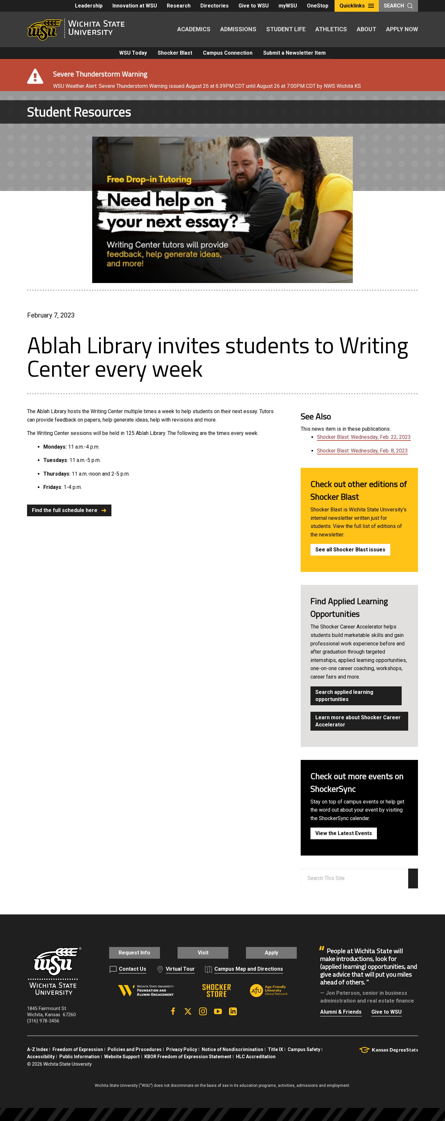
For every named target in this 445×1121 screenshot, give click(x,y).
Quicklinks (352, 6)
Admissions (238, 29)
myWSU (288, 6)
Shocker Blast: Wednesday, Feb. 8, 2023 (362, 451)
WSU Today (133, 53)
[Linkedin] (233, 1011)
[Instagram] (203, 1011)
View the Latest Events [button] (343, 833)
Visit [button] (203, 953)
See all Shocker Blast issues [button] (350, 550)
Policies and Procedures (135, 1049)
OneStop (317, 6)
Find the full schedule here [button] (64, 510)
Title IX (275, 1049)
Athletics (331, 29)
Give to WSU (253, 6)
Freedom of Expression (77, 1049)
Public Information (79, 1056)
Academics (193, 29)
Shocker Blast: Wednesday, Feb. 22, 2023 (364, 437)
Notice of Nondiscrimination (232, 1049)
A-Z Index (37, 1049)
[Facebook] (173, 1011)
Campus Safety (304, 1049)
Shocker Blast (175, 53)
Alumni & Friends (341, 1012)
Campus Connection (227, 53)
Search (394, 6)
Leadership (89, 6)
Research (179, 6)
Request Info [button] (134, 953)
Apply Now (402, 29)
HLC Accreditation (256, 1056)
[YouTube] (218, 1011)
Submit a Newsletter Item (294, 53)
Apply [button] (271, 953)
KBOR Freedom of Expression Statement (187, 1056)
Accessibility (41, 1056)
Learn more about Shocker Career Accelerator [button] (358, 721)
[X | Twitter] (188, 1011)
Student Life (286, 29)
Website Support (122, 1056)
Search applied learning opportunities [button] (344, 695)
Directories (214, 6)
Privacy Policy (181, 1049)
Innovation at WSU (134, 6)
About (366, 29)
